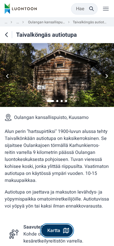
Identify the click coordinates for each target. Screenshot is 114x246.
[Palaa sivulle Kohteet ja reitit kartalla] (6, 35)
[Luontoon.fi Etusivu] (21, 9)
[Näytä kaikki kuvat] (57, 76)
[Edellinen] (7, 76)
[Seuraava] (106, 76)
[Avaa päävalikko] (106, 9)
